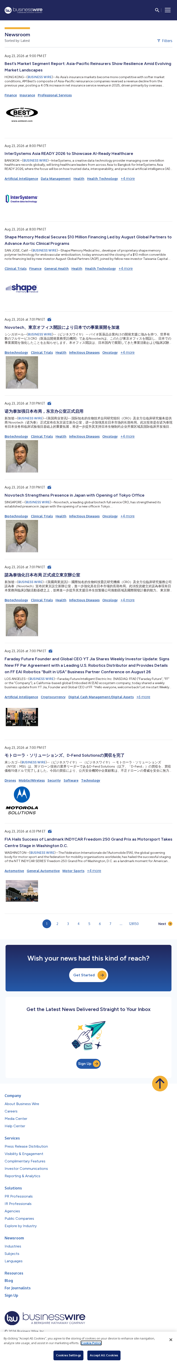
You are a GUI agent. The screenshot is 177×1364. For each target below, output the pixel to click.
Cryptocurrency (53, 697)
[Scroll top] (160, 1083)
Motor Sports (73, 871)
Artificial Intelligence (21, 179)
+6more (143, 696)
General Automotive (43, 871)
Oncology (110, 352)
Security (54, 780)
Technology (90, 780)
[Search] (157, 10)
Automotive (14, 871)
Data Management (56, 179)
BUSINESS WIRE (40, 77)
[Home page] (23, 10)
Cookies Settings (68, 1355)
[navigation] (167, 10)
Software (71, 780)
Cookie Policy (91, 1343)
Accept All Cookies (104, 1355)
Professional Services (55, 95)
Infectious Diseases (84, 352)
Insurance (27, 95)
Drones (10, 780)
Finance (11, 95)
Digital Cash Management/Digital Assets (101, 697)
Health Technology (102, 179)
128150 (134, 924)
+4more (128, 178)
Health (79, 179)
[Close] (170, 1340)
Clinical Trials (16, 268)
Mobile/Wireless (32, 780)
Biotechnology (16, 352)
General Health (56, 268)
